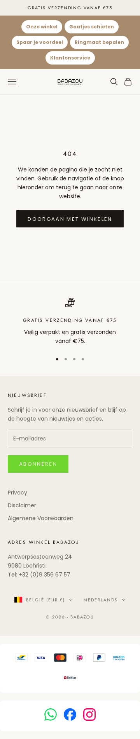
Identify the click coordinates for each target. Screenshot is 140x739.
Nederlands (101, 600)
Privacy (17, 492)
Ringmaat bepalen (99, 42)
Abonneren (38, 464)
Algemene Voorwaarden (41, 518)
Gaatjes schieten (91, 26)
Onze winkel (42, 26)
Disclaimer (22, 505)
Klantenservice (70, 57)
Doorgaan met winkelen (70, 219)
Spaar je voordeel (39, 42)
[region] (70, 322)
